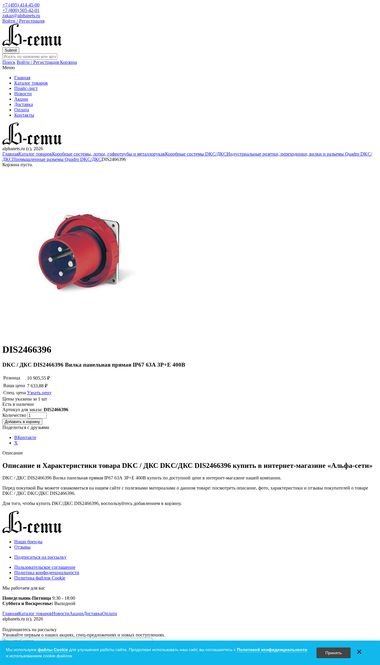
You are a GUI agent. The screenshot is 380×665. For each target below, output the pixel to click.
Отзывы (22, 547)
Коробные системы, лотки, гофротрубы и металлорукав (108, 153)
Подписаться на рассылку (40, 557)
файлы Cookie (53, 649)
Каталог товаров (31, 83)
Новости (23, 93)
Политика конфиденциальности (46, 572)
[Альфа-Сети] (32, 44)
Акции (21, 99)
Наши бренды (28, 541)
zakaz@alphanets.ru (21, 15)
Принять (333, 652)
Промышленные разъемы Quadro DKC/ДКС (57, 159)
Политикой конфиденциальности (272, 649)
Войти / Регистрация (23, 20)
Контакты (24, 115)
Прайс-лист (26, 88)
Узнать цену (39, 392)
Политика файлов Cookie (39, 577)
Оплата (21, 109)
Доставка (23, 104)
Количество (14, 415)
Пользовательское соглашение (44, 567)
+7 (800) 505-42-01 (20, 10)
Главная (22, 77)
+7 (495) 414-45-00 (20, 4)
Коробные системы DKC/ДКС (196, 153)
